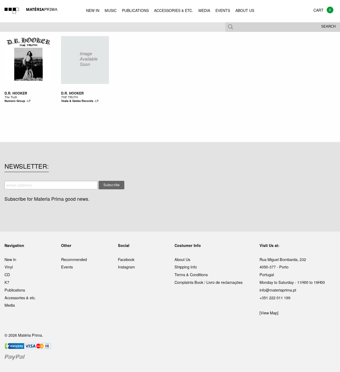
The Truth (11, 97)
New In (10, 259)
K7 (7, 282)
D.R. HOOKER (72, 93)
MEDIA (204, 10)
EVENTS (222, 10)
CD (7, 274)
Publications (15, 290)
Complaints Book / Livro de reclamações (209, 282)
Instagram (126, 267)
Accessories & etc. (20, 297)
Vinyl (9, 267)
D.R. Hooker (16, 93)
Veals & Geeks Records (77, 101)
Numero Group (15, 101)
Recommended (74, 259)
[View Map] (269, 312)
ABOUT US (244, 10)
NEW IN (92, 10)
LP (29, 101)
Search (328, 26)
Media (10, 305)
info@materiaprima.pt (278, 290)
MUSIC (111, 10)
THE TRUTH (69, 97)
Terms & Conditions (191, 274)
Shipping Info (186, 267)
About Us (182, 259)
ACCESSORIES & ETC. (173, 10)
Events (67, 267)
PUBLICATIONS (135, 10)
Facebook (126, 259)
